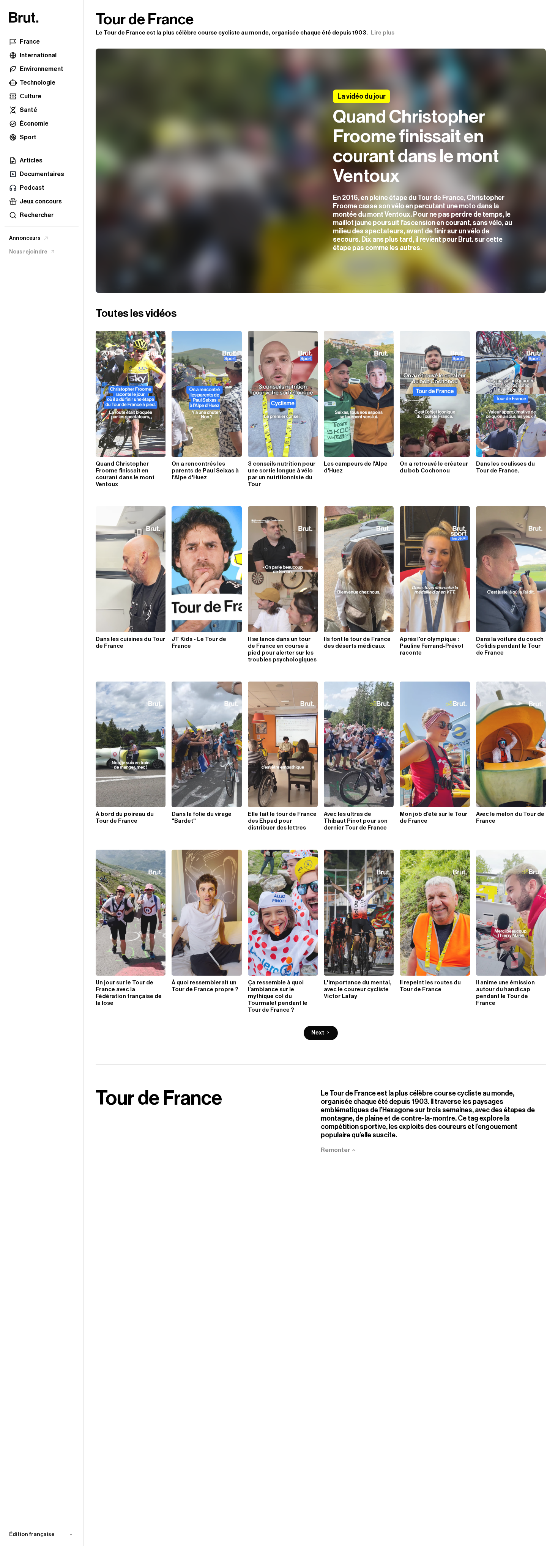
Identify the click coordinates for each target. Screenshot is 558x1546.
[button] (42, 1534)
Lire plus (382, 33)
